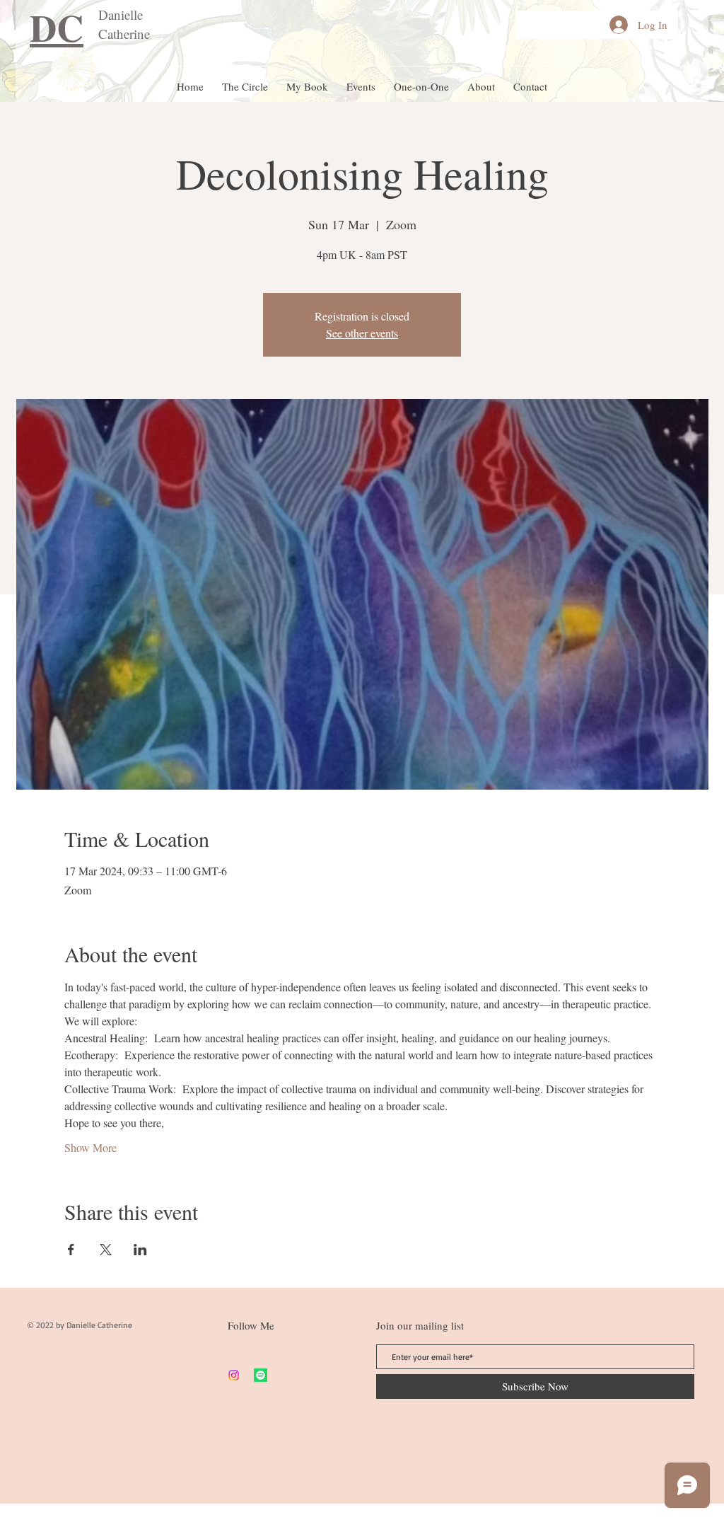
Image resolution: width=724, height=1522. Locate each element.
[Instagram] (233, 1375)
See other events (362, 332)
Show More (90, 1147)
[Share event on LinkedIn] (140, 1249)
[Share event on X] (105, 1249)
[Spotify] (260, 1375)
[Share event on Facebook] (71, 1249)
